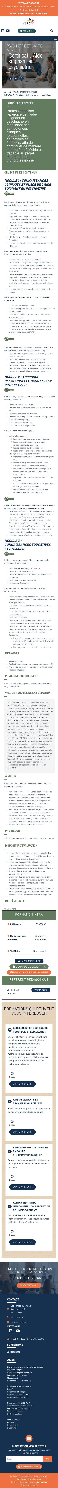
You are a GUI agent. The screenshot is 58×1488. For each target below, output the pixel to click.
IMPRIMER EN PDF (31, 961)
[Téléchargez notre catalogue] (8, 1339)
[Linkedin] (10, 1330)
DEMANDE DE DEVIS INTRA (31, 966)
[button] (55, 38)
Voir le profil (40, 989)
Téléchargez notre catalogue (27, 1339)
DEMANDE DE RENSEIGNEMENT (30, 972)
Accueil (7, 92)
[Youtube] (7, 30)
